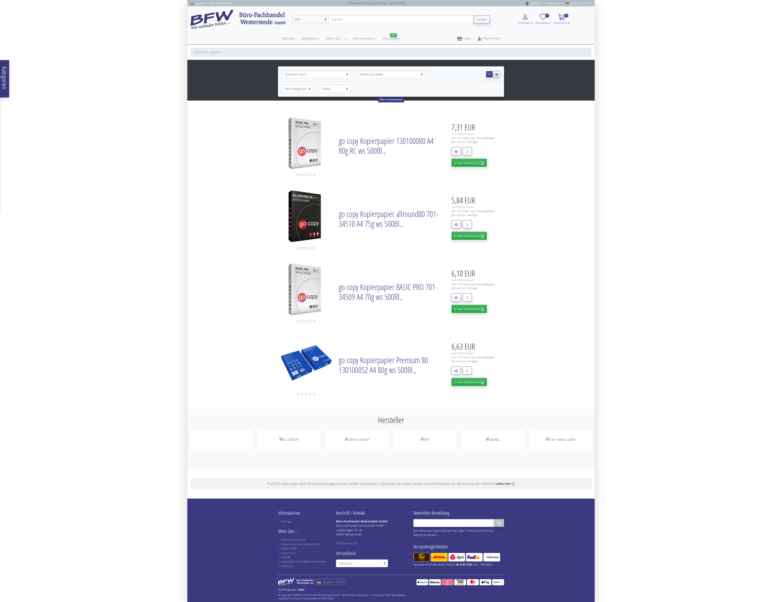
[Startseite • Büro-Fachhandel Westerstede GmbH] (238, 19)
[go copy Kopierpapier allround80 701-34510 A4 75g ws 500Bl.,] (306, 216)
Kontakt (535, 3)
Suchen (481, 19)
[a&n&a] (493, 439)
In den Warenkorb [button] (467, 163)
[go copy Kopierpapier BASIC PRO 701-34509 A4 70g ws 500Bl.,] (306, 289)
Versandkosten (485, 138)
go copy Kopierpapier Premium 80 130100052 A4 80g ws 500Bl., (383, 365)
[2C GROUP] (289, 439)
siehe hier (503, 483)
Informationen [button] (363, 38)
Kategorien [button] (309, 38)
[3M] (425, 439)
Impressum (553, 3)
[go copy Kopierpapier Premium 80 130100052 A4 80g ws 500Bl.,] (306, 363)
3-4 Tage (472, 142)
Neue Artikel (391, 38)
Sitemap (286, 521)
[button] (549, 22)
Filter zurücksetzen (391, 99)
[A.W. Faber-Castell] (561, 439)
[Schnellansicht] (456, 151)
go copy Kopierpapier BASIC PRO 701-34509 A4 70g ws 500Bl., (388, 292)
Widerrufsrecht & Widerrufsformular (303, 562)
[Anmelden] (499, 523)
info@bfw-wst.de (346, 543)
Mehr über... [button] (335, 38)
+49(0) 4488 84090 (219, 3)
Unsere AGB (289, 548)
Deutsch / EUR (579, 3)
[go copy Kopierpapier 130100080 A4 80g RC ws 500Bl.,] (306, 143)
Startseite (288, 38)
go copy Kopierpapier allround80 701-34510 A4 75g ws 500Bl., (388, 218)
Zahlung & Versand (293, 540)
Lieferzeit (286, 566)
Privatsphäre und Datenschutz (300, 544)
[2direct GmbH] (357, 439)
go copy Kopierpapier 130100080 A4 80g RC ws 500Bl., (386, 145)
